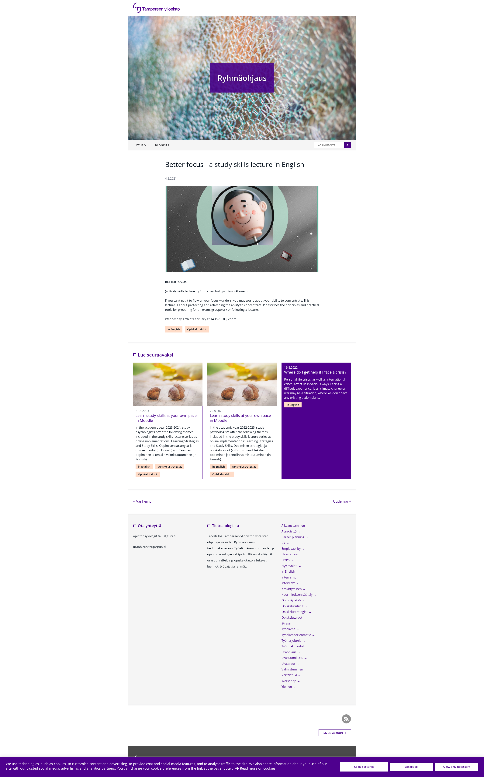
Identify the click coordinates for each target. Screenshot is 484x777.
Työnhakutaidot (293, 646)
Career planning (293, 537)
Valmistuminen (293, 669)
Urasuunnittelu (293, 658)
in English (174, 329)
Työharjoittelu (292, 640)
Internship (289, 577)
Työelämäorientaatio (297, 635)
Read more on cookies (257, 768)
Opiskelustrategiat (170, 466)
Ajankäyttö (289, 531)
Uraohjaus (289, 652)
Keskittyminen (292, 589)
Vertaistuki (290, 675)
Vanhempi (143, 501)
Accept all (411, 766)
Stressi (287, 623)
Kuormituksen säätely (297, 594)
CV (284, 543)
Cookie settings (364, 766)
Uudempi (342, 501)
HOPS (286, 560)
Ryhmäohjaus (242, 78)
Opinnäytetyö (292, 600)
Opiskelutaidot (196, 329)
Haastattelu (290, 554)
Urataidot (289, 664)
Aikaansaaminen (294, 525)
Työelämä (289, 629)
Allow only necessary (456, 766)
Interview (288, 583)
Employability (291, 549)
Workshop (289, 681)
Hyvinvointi (290, 566)
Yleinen (287, 686)
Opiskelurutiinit (293, 606)
